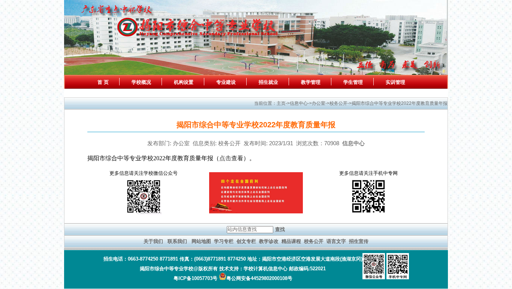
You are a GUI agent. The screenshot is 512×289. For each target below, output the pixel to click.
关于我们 (153, 241)
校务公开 (313, 241)
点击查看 (231, 158)
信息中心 (353, 143)
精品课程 (291, 241)
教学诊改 (268, 241)
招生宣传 (358, 241)
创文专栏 (246, 241)
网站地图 (201, 241)
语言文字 (336, 241)
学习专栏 (224, 241)
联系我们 (177, 241)
